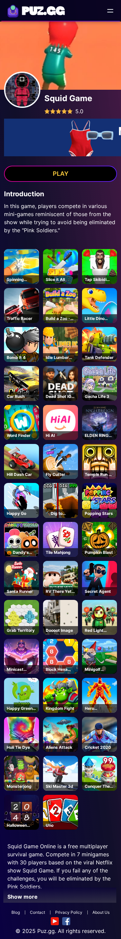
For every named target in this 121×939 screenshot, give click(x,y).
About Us (101, 912)
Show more (22, 896)
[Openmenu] (110, 10)
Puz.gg (46, 931)
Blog (15, 912)
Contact (37, 912)
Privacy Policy (68, 912)
